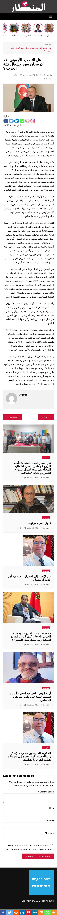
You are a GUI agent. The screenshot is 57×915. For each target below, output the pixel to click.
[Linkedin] (16, 121)
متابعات (45, 78)
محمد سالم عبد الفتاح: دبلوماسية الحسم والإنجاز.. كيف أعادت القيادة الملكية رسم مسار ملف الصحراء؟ (31, 636)
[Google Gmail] (27, 121)
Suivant (44, 417)
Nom (51, 808)
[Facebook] (5, 121)
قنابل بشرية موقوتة (39, 523)
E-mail (50, 820)
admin (49, 75)
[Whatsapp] (22, 121)
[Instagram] (32, 121)
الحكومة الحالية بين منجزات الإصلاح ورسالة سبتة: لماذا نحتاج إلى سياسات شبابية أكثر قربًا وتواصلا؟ (29, 756)
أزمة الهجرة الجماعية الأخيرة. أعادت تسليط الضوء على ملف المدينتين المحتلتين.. (30, 697)
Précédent (14, 417)
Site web (49, 833)
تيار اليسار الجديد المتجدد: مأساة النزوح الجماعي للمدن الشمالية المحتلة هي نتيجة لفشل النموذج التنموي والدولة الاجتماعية (32, 467)
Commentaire (46, 791)
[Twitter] (11, 121)
